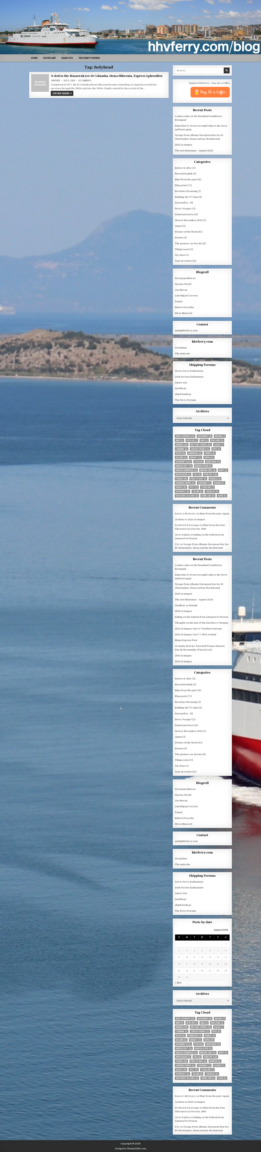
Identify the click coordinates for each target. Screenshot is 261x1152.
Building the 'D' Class (187, 197)
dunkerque (195, 453)
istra (198, 461)
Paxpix (179, 301)
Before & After (183, 168)
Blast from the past (186, 179)
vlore (222, 495)
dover (180, 453)
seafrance (204, 483)
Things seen (182, 249)
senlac (181, 487)
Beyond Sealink (183, 173)
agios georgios (185, 436)
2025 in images (183, 144)
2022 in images (183, 611)
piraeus (181, 478)
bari (204, 440)
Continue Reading (63, 93)
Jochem (179, 519)
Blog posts (181, 185)
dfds (216, 449)
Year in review (183, 261)
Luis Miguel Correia (186, 295)
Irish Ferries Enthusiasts (189, 376)
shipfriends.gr (183, 394)
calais (218, 444)
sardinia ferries (185, 483)
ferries (210, 453)
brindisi (181, 444)
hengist (195, 457)
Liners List (181, 382)
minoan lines (208, 470)
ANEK (179, 440)
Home (34, 58)
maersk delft (184, 466)
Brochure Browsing (186, 191)
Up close (180, 255)
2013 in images (183, 661)
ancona (220, 436)
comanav (181, 449)
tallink (197, 491)
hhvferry (55, 80)
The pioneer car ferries (188, 243)
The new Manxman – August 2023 (194, 150)
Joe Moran (181, 290)
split (193, 487)
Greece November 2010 (188, 220)
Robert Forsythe (184, 307)
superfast (182, 491)
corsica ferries (200, 449)
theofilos (212, 491)
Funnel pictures (184, 214)
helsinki (181, 457)
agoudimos (204, 436)
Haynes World (183, 284)
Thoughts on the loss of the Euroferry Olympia (201, 622)
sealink (219, 483)
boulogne (217, 440)
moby (223, 470)
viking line (207, 495)
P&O (197, 474)
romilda (215, 478)
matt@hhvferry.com (186, 330)
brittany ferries (201, 444)
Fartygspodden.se (185, 278)
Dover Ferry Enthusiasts (189, 371)
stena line (207, 487)
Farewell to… (182, 202)
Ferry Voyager (183, 208)
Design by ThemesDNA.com (130, 1148)
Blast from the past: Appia (214, 513)
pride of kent (198, 478)
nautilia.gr (180, 388)
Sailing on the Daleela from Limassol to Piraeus (201, 617)
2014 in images (183, 655)
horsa (209, 457)
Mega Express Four (186, 640)
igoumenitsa (183, 461)
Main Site (67, 58)
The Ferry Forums (89, 58)
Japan (178, 226)
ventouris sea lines (187, 495)
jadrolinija (213, 461)
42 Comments (84, 80)
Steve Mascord (183, 313)
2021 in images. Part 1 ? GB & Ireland (195, 634)
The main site (182, 353)
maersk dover (203, 466)
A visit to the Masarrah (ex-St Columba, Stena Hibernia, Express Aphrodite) (106, 76)
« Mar (178, 982)
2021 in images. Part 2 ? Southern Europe (198, 628)
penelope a (210, 474)
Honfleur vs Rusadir (186, 605)
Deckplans (49, 58)
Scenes (179, 237)
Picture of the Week (186, 231)
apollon (191, 440)
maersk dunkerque (186, 470)
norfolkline (183, 474)
